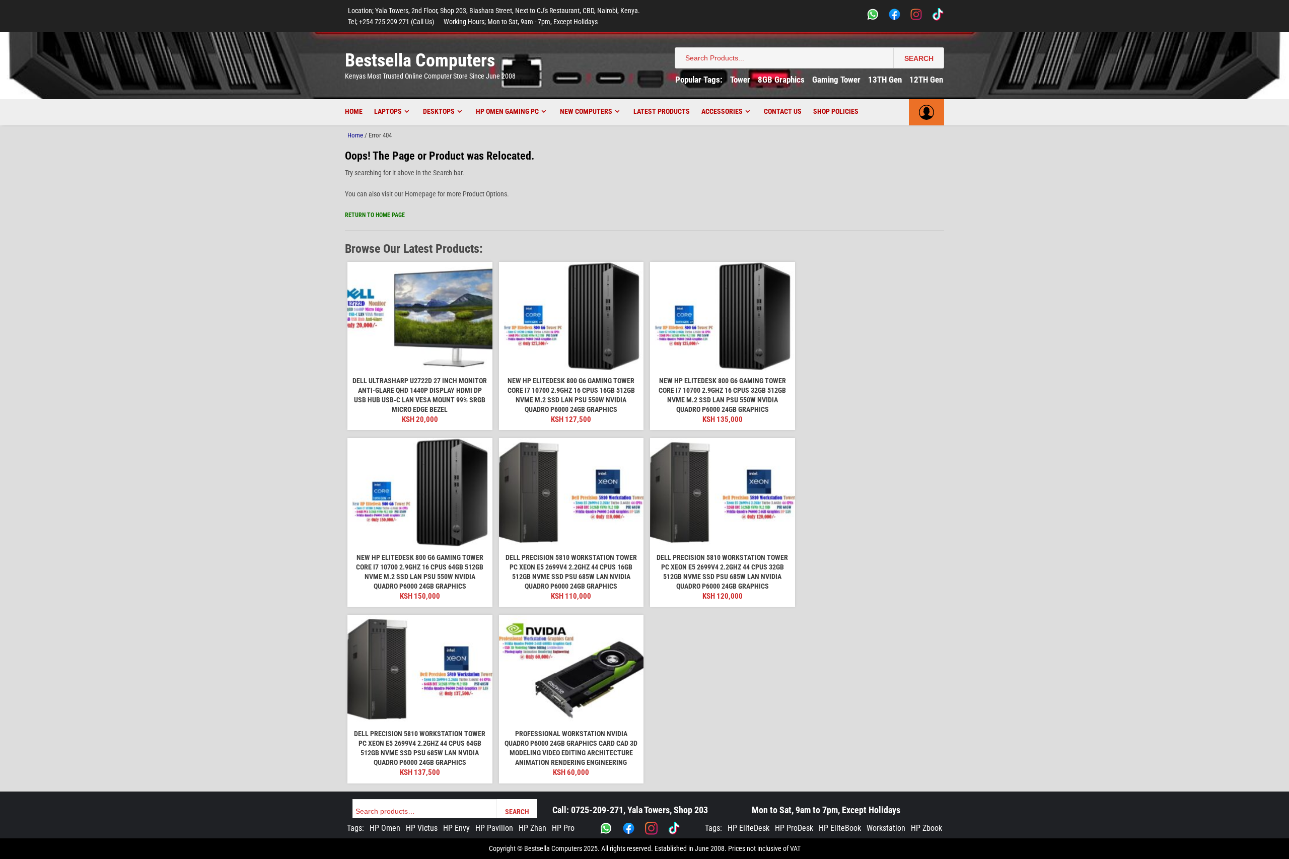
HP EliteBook (840, 828)
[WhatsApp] (873, 16)
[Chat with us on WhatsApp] (606, 828)
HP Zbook (926, 828)
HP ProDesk (794, 828)
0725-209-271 (597, 810)
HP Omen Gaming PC (507, 111)
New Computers (586, 111)
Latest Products (661, 111)
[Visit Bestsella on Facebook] (628, 828)
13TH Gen (885, 80)
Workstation (886, 828)
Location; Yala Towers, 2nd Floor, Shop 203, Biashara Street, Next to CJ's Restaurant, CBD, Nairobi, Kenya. (494, 11)
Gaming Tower (836, 80)
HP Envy (456, 828)
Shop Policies (835, 111)
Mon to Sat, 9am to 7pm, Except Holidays (826, 810)
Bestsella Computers (420, 60)
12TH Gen (926, 80)
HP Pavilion (494, 828)
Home (354, 111)
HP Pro (563, 828)
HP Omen (385, 828)
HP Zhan (532, 828)
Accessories (722, 111)
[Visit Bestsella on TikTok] (674, 828)
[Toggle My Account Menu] (926, 112)
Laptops (388, 111)
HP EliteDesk (748, 828)
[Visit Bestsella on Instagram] (651, 828)
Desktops (439, 111)
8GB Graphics (781, 80)
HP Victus (422, 828)
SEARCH (919, 58)
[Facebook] (894, 16)
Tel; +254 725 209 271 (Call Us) (391, 22)
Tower (740, 80)
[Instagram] (916, 16)
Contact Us (783, 111)
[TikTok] (938, 16)
